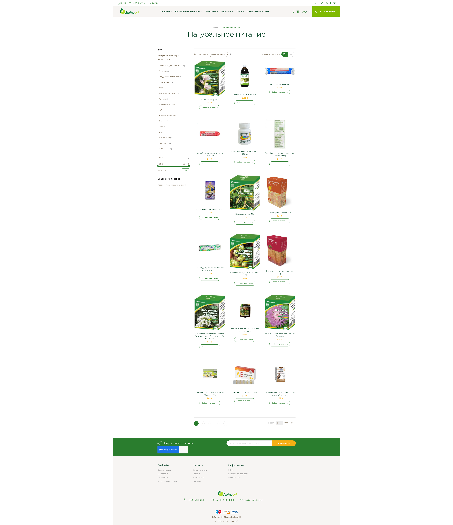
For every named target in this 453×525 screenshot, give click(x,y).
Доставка (197, 481)
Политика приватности (238, 474)
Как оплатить (163, 474)
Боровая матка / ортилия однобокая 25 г (244, 274)
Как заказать (162, 478)
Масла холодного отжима (172, 66)
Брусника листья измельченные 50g (279, 272)
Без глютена (166, 82)
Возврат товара (164, 470)
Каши (163, 88)
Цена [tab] (160, 158)
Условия (196, 474)
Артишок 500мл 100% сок (245, 95)
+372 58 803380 (328, 11)
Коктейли (164, 99)
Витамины (165, 149)
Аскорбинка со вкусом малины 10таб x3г (210, 154)
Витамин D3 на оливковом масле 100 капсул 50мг (210, 393)
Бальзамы (164, 71)
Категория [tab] (163, 59)
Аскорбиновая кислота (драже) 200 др (244, 152)
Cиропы (164, 121)
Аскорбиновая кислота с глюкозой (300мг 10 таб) (279, 154)
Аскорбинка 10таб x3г (279, 84)
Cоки (162, 127)
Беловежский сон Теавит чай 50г (210, 209)
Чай (162, 110)
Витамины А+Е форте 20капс (244, 393)
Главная (216, 27)
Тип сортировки (201, 54)
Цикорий (165, 143)
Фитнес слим (166, 138)
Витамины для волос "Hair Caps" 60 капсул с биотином (280, 393)
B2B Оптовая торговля (167, 481)
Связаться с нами (200, 470)
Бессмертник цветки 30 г (280, 213)
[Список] (291, 54)
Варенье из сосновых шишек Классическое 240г (245, 330)
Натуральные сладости (170, 116)
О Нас (230, 470)
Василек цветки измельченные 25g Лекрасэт (280, 334)
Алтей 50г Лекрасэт (209, 100)
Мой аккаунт (198, 478)
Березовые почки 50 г (244, 214)
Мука (162, 132)
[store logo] (128, 11)
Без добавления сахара (170, 77)
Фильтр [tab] (161, 49)
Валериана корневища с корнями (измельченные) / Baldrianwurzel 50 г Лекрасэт (209, 336)
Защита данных (234, 478)
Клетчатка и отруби (169, 93)
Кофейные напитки (168, 104)
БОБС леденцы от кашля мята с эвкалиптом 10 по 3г (210, 269)
